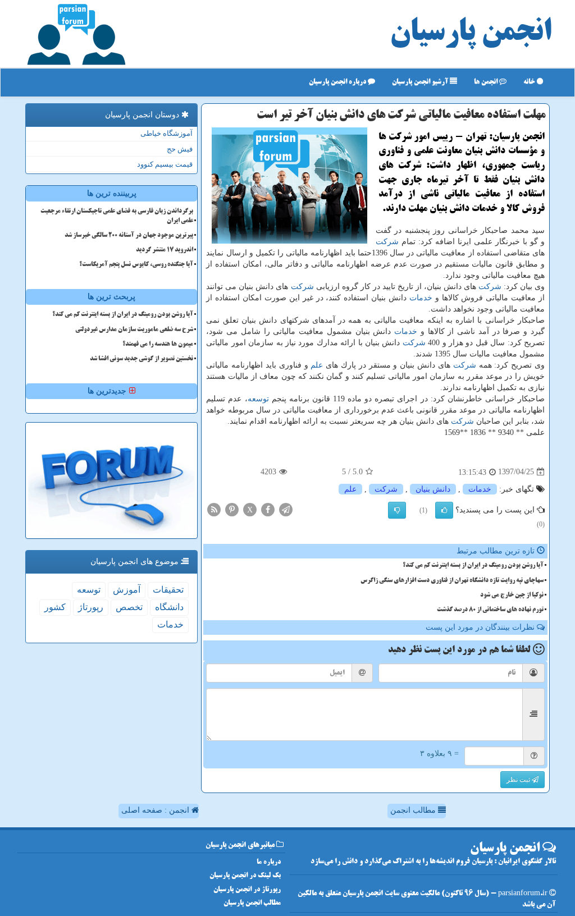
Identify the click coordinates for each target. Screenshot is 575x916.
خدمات (420, 298)
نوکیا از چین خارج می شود (512, 595)
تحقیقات (168, 589)
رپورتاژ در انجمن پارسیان (247, 890)
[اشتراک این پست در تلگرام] (286, 509)
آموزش (126, 589)
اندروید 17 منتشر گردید (164, 250)
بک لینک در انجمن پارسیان (245, 876)
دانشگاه (169, 607)
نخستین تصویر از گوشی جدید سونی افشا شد (141, 359)
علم (317, 365)
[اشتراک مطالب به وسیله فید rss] (214, 509)
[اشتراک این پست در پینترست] (232, 509)
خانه (530, 82)
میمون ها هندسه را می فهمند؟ (157, 344)
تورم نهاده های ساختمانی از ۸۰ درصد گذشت (490, 610)
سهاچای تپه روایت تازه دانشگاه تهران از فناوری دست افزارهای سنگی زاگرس (452, 581)
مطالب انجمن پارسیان (252, 903)
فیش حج (180, 149)
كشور (55, 607)
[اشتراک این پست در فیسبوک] (268, 509)
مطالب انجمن (414, 810)
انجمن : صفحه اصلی (156, 810)
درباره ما (269, 862)
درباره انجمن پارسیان (338, 82)
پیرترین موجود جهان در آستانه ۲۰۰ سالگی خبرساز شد (129, 235)
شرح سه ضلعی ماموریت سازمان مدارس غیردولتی (134, 330)
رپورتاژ (90, 607)
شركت (387, 241)
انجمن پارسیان (470, 33)
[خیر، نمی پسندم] (397, 510)
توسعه (258, 399)
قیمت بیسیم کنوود (165, 164)
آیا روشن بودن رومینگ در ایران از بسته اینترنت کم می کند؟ (473, 565)
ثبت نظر (519, 780)
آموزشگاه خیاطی (166, 133)
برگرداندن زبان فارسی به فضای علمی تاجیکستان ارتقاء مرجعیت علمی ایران (116, 216)
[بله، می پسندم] (444, 510)
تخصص (129, 607)
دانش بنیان (433, 489)
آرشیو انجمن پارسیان (421, 82)
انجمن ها (486, 82)
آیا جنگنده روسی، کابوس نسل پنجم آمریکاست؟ (136, 265)
